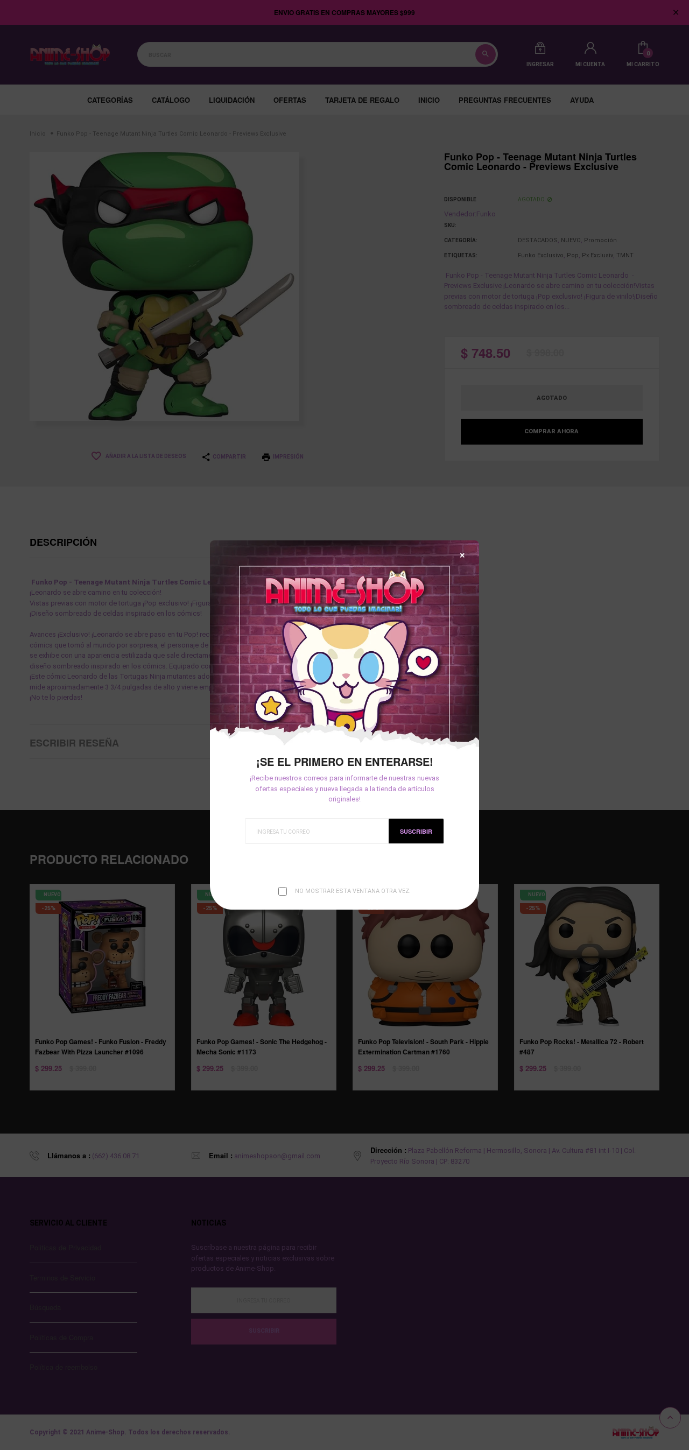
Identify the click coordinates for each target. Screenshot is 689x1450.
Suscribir (416, 831)
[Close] (462, 555)
